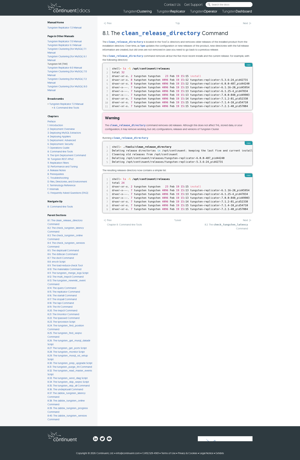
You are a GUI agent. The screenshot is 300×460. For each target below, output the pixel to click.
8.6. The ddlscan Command (63, 254)
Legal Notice (206, 453)
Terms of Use (168, 453)
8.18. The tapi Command (61, 302)
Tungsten (137, 11)
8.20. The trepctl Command (62, 310)
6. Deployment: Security (60, 144)
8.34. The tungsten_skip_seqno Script (68, 381)
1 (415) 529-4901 (150, 453)
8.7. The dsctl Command (61, 257)
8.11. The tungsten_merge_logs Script (68, 272)
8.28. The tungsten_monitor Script (66, 351)
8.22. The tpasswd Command (64, 317)
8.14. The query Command (62, 287)
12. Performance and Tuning (63, 166)
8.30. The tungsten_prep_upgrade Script (70, 363)
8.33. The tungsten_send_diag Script (68, 378)
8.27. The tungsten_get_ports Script (67, 348)
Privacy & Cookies (187, 453)
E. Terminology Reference (61, 185)
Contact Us (172, 4)
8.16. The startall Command (62, 295)
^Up (177, 23)
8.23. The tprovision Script (61, 321)
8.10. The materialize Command (64, 269)
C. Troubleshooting (58, 177)
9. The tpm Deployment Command (67, 155)
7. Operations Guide (58, 147)
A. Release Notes (57, 170)
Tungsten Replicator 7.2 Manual (64, 27)
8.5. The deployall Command (63, 250)
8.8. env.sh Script (56, 261)
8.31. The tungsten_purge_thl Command (70, 366)
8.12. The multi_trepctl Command (66, 276)
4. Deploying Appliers (59, 136)
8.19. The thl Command (60, 306)
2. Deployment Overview (61, 128)
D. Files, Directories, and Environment (67, 181)
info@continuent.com (128, 453)
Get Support (193, 4)
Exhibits (220, 453)
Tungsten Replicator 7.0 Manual (65, 41)
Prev (109, 23)
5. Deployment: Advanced (62, 140)
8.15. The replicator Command (64, 291)
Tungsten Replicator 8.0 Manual (65, 67)
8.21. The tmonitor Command (63, 314)
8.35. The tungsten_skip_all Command (69, 385)
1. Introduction (55, 125)
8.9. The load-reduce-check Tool (65, 265)
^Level (177, 220)
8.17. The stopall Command (62, 299)
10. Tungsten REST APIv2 (60, 159)
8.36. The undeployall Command (65, 389)
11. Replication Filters (58, 162)
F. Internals (53, 189)
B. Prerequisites (56, 174)
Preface (52, 121)
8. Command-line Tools (66, 107)
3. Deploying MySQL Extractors (64, 132)
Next (245, 23)
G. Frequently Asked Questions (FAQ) (68, 192)
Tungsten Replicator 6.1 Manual (64, 45)
